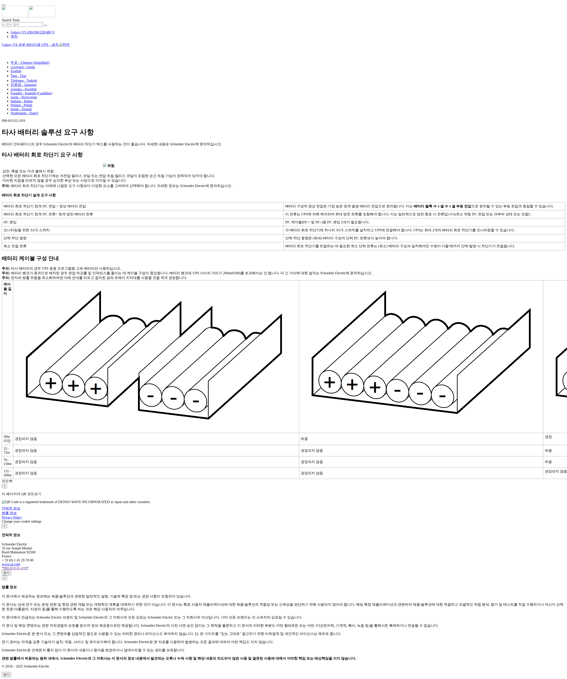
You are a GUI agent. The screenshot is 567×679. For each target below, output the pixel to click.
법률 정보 (9, 513)
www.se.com (11, 564)
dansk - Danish (21, 109)
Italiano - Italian (22, 101)
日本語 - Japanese (24, 85)
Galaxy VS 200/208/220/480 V (33, 32)
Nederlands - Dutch (24, 113)
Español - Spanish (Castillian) (31, 93)
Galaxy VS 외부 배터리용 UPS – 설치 (31, 45)
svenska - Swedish (24, 89)
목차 (14, 36)
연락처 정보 (11, 508)
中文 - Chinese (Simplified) (30, 62)
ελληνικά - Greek (23, 67)
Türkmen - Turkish (24, 80)
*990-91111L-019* (15, 568)
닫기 (6, 572)
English (16, 71)
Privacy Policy (12, 517)
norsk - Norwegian (24, 97)
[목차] (3, 50)
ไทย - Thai (18, 76)
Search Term (10, 20)
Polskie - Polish (21, 105)
